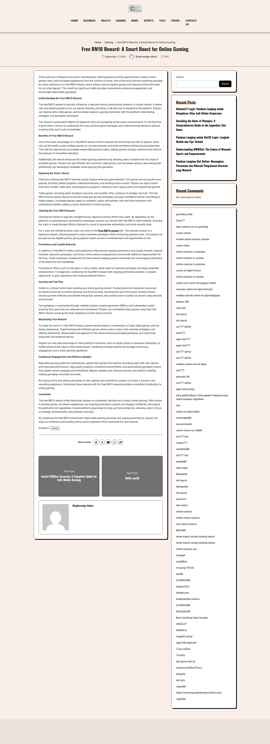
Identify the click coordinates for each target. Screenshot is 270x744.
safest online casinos (188, 517)
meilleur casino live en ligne (191, 364)
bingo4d (180, 673)
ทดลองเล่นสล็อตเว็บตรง (189, 667)
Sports (148, 20)
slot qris (180, 680)
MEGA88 (181, 530)
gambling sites (184, 214)
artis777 (180, 332)
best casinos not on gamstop (192, 226)
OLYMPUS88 (183, 580)
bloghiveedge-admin (146, 56)
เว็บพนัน (180, 655)
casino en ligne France (188, 270)
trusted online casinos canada (192, 239)
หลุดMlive (181, 561)
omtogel (180, 555)
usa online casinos (186, 524)
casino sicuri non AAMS (189, 430)
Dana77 (180, 220)
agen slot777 (183, 339)
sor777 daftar (183, 326)
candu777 (181, 442)
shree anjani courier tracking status (195, 536)
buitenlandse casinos (188, 599)
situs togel (182, 467)
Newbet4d (181, 474)
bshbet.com (182, 592)
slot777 (180, 370)
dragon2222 (183, 586)
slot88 (179, 574)
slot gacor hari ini (185, 661)
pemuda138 (182, 376)
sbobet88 (181, 461)
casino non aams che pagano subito (196, 283)
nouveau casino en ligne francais (194, 289)
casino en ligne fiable (187, 411)
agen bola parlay (185, 389)
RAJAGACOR (183, 611)
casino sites (182, 245)
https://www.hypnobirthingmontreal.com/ (199, 692)
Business (89, 20)
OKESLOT (181, 624)
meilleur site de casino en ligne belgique (198, 295)
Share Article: (84, 442)
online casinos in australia (190, 251)
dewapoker (182, 486)
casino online (183, 233)
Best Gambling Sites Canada (192, 617)
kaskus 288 (182, 301)
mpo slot (181, 307)
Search (180, 77)
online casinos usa (186, 549)
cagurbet (181, 686)
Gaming (121, 20)
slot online (182, 505)
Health (105, 20)
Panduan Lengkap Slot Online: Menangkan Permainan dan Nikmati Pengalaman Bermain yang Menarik (202, 165)
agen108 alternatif (186, 642)
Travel (175, 20)
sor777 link (182, 436)
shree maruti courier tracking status (195, 542)
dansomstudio (184, 424)
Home (74, 20)
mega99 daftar (184, 636)
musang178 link (185, 567)
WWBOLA (181, 630)
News (134, 20)
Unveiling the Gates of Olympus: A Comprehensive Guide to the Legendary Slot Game (201, 125)
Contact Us (191, 22)
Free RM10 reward (108, 230)
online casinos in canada (190, 258)
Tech (162, 20)
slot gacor (181, 314)
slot (178, 405)
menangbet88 (183, 417)
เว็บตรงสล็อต (183, 649)
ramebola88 (182, 449)
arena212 (181, 499)
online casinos (184, 511)
